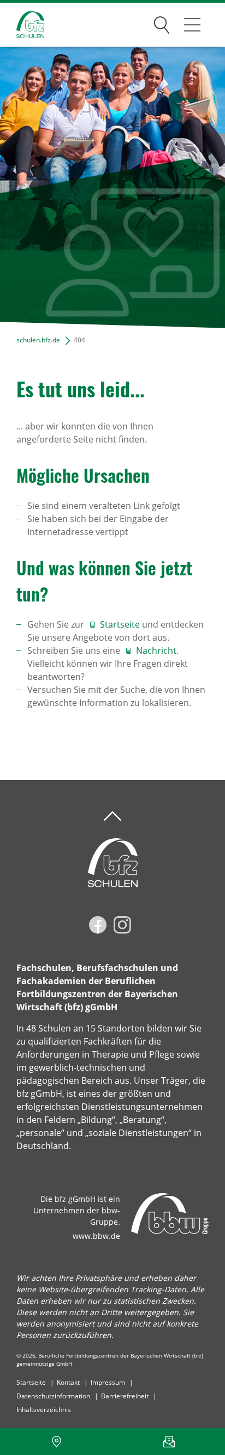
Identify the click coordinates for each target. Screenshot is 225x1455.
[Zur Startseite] (22, 25)
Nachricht (156, 650)
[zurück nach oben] (112, 816)
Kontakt (68, 1382)
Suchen (161, 23)
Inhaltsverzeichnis (43, 1409)
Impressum (108, 1382)
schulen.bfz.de (38, 340)
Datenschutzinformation (53, 1396)
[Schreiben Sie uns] (168, 1441)
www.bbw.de (96, 1236)
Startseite (120, 624)
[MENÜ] (192, 24)
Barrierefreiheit (125, 1396)
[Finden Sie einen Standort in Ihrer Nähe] (56, 1441)
